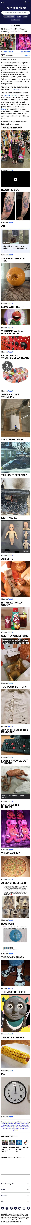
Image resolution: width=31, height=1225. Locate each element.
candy (24, 1125)
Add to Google (25, 51)
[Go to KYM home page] (2, 2)
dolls (9, 1128)
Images (19, 16)
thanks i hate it (10, 1122)
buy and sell (15, 1128)
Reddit (10, 170)
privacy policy (13, 1219)
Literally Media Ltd (16, 1215)
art (20, 1125)
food (3, 1125)
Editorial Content (15, 19)
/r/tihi (17, 1122)
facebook (23, 1128)
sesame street (14, 1125)
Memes (25, 16)
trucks (27, 1127)
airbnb (8, 1127)
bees (15, 1123)
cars (16, 1127)
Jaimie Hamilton (8, 51)
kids (11, 1123)
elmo (7, 1125)
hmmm (5, 1128)
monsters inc (6, 1123)
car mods (22, 1127)
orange (27, 1123)
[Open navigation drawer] (29, 2)
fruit (22, 1123)
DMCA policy (24, 1219)
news (18, 1123)
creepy (13, 1127)
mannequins (25, 1122)
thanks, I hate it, (11, 95)
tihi (20, 1122)
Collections (15, 25)
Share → (27, 55)
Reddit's (16, 89)
